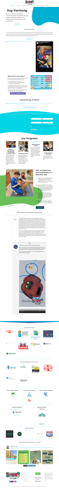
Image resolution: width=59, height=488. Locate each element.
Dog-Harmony (12, 5)
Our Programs (18, 5)
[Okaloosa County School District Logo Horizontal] (36, 350)
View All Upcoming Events (29, 113)
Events (28, 5)
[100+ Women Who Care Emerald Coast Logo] (36, 379)
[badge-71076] (11, 338)
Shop (38, 5)
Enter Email (32, 126)
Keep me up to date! (34, 135)
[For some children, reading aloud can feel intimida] (35, 463)
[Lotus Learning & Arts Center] (11, 348)
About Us (23, 5)
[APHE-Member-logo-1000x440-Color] (23, 342)
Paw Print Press (32, 5)
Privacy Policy (34, 133)
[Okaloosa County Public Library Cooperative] (48, 349)
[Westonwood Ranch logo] (36, 345)
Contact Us (47, 5)
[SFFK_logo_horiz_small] (11, 374)
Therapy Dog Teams (23, 159)
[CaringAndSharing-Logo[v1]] (23, 355)
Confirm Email (44, 126)
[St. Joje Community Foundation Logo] (11, 385)
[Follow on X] (12, 487)
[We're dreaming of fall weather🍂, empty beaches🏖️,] (11, 463)
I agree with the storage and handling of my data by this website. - (42, 133)
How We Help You (26, 482)
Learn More (29, 38)
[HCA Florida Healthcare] (23, 389)
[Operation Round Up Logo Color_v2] (48, 376)
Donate (42, 5)
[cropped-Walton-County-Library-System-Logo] (11, 360)
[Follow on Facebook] (10, 487)
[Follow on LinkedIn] (15, 487)
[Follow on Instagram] (14, 487)
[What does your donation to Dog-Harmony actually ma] (47, 463)
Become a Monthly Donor (18, 98)
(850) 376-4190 (38, 486)
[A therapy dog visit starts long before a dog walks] (23, 463)
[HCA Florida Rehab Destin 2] (19, 77)
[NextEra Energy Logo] (23, 374)
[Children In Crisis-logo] (48, 342)
